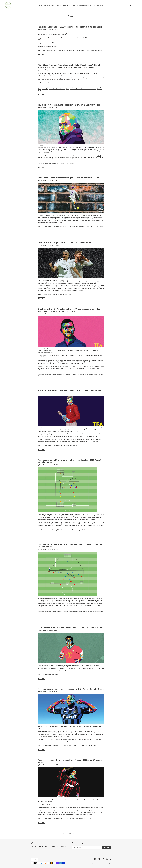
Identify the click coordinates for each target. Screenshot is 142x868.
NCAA (73, 355)
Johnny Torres (88, 362)
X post (65, 34)
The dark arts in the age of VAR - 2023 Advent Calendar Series (65, 243)
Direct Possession (61, 530)
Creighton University (56, 355)
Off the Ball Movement (75, 226)
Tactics (67, 88)
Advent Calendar (46, 163)
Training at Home (91, 88)
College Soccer (57, 50)
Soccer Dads (64, 50)
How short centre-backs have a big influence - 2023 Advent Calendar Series (71, 390)
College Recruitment (48, 50)
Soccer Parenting (80, 50)
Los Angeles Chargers (73, 350)
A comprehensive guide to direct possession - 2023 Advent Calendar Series (71, 689)
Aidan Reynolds (49, 352)
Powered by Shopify (106, 863)
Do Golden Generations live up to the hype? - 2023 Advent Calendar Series (70, 627)
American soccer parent (47, 33)
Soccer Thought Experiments (59, 294)
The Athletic (55, 350)
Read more (41, 54)
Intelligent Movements (63, 226)
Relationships (90, 87)
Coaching (45, 87)
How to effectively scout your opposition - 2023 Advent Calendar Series (69, 105)
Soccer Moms (71, 50)
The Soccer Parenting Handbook (93, 50)
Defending (60, 445)
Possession (84, 226)
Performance (76, 87)
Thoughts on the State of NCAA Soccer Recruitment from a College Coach (70, 27)
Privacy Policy (54, 846)
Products (33, 846)
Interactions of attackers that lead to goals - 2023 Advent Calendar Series (69, 178)
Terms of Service (43, 846)
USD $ (34, 859)
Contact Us (63, 846)
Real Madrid (83, 87)
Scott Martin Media (97, 863)
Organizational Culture (66, 87)
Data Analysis (56, 87)
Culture (50, 87)
